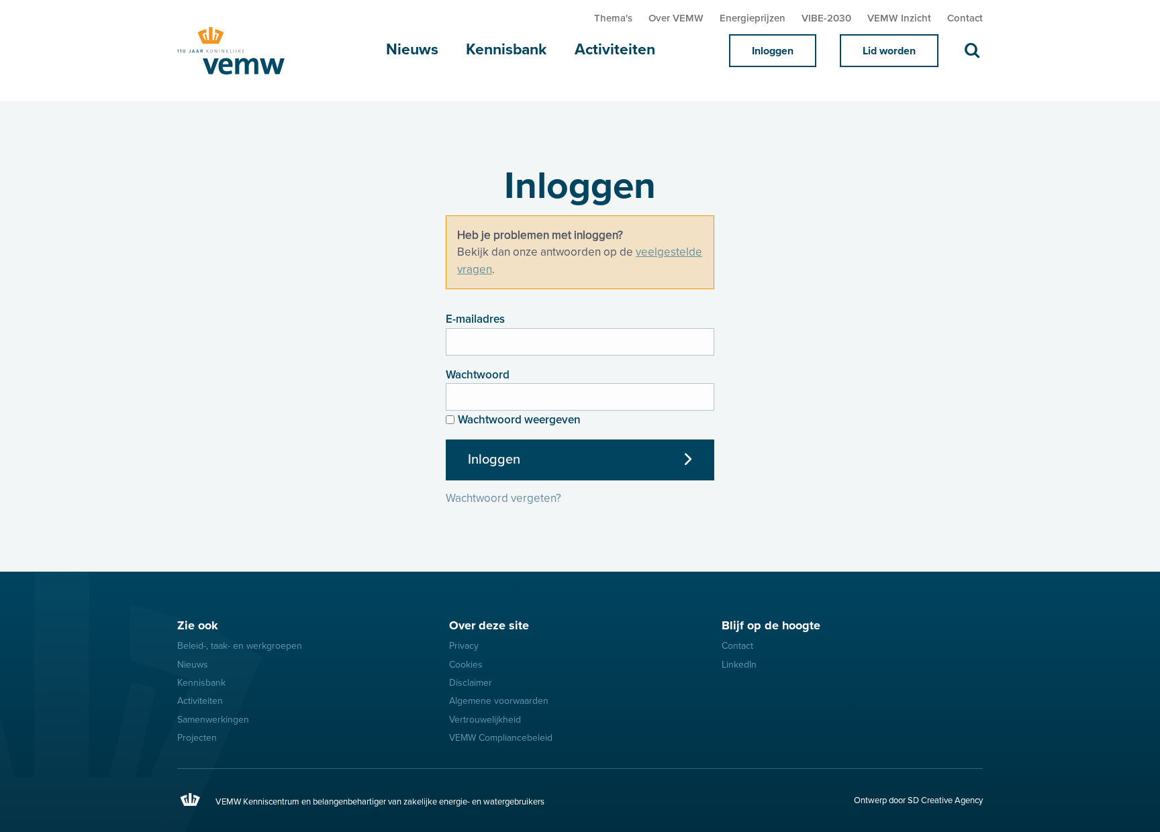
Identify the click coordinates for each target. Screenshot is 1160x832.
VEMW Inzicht (899, 18)
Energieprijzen (752, 18)
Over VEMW (676, 18)
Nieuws (412, 49)
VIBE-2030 (826, 18)
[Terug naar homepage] (244, 50)
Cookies (466, 664)
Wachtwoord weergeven (519, 420)
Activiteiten (615, 49)
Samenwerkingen (213, 719)
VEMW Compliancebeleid (500, 737)
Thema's (613, 18)
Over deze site (489, 625)
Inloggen (772, 51)
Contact (965, 18)
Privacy (464, 646)
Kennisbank (506, 49)
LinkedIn (739, 664)
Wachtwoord (478, 375)
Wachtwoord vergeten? (503, 498)
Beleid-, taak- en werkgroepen (239, 646)
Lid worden (889, 51)
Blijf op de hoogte (771, 625)
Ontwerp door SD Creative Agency (918, 800)
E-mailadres (475, 319)
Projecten (197, 737)
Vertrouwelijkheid (485, 719)
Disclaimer (470, 682)
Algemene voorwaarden (498, 701)
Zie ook (197, 625)
